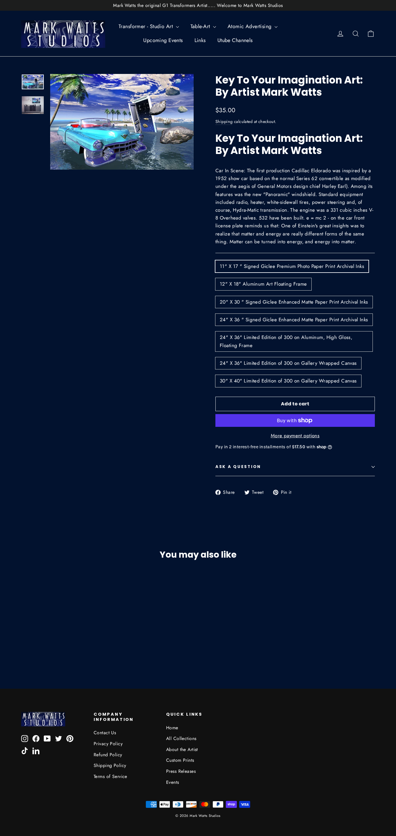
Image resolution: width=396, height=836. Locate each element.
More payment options (295, 435)
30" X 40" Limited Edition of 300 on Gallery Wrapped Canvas (288, 380)
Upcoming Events (163, 40)
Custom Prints (180, 760)
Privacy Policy (108, 743)
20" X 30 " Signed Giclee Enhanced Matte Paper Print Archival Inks (294, 301)
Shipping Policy (110, 765)
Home (172, 727)
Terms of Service (110, 776)
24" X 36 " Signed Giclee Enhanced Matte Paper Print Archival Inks (294, 319)
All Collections (181, 738)
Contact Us (105, 732)
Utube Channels (235, 40)
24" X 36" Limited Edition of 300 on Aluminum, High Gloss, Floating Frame (286, 341)
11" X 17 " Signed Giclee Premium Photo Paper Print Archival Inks (292, 266)
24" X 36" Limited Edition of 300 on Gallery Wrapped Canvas (288, 363)
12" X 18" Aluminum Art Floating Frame (263, 283)
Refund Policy (108, 754)
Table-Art (201, 26)
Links (200, 40)
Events (172, 782)
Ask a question (238, 466)
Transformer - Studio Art (147, 26)
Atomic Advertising (250, 26)
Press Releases (181, 771)
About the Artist (182, 749)
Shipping (223, 121)
